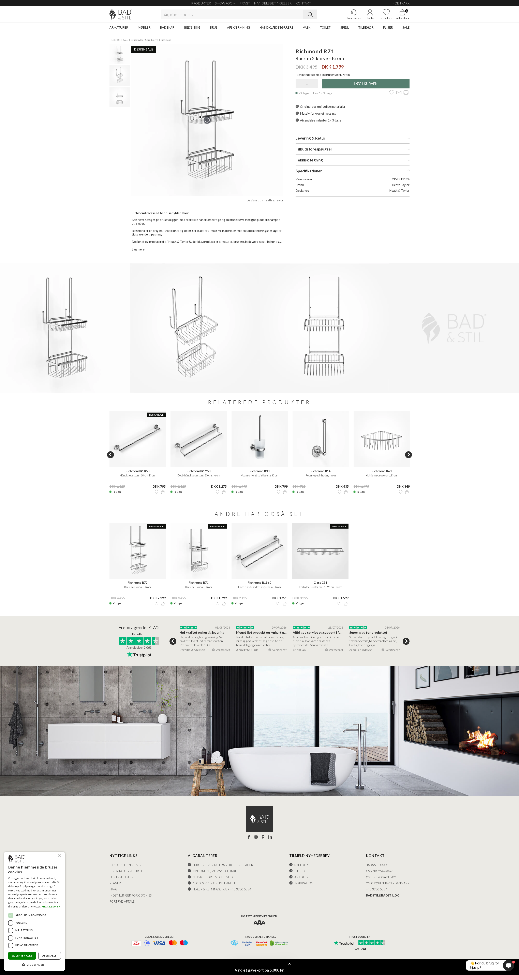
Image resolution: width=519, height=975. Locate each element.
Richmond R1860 (137, 471)
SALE (406, 27)
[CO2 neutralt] (279, 943)
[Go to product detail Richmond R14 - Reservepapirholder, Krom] (321, 439)
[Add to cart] (163, 492)
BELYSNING (192, 27)
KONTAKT (303, 3)
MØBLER (144, 27)
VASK (306, 27)
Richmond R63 (382, 471)
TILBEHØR (365, 27)
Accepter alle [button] (22, 955)
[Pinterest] (263, 837)
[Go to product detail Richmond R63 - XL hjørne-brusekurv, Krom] (382, 439)
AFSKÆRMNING (238, 27)
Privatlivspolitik (51, 906)
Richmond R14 (321, 471)
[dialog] (34, 911)
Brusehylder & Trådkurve (144, 40)
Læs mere (138, 249)
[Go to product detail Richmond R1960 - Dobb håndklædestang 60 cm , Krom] (198, 439)
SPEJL (344, 27)
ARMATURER (118, 27)
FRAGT (245, 3)
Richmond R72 (138, 582)
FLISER (388, 27)
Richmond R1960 (198, 471)
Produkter (201, 3)
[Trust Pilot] (344, 943)
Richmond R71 (199, 582)
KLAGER (115, 883)
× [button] (59, 856)
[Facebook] (249, 837)
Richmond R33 (260, 471)
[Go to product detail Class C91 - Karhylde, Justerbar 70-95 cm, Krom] (320, 551)
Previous (110, 454)
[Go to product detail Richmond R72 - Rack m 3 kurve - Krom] (137, 551)
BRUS (214, 27)
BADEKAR (167, 27)
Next (408, 454)
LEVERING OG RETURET (125, 871)
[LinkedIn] (270, 837)
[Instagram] (256, 837)
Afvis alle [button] (49, 955)
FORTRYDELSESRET (123, 877)
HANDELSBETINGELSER (273, 3)
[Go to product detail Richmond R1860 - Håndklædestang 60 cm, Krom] (137, 439)
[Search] (310, 14)
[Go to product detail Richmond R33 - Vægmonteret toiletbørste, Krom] (260, 439)
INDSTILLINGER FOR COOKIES (130, 895)
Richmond (166, 40)
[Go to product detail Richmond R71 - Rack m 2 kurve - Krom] (198, 551)
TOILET (325, 27)
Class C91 (320, 582)
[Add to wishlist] (391, 92)
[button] (34, 964)
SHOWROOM (225, 3)
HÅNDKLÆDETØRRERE (276, 27)
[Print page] (406, 92)
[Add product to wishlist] (156, 492)
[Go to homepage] (120, 14)
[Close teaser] (289, 964)
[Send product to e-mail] (398, 92)
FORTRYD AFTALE (121, 901)
